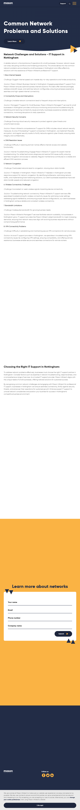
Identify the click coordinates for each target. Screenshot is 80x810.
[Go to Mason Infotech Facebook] (44, 775)
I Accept (40, 805)
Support (63, 3)
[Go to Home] (8, 3)
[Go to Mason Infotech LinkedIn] (52, 775)
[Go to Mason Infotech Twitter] (48, 775)
